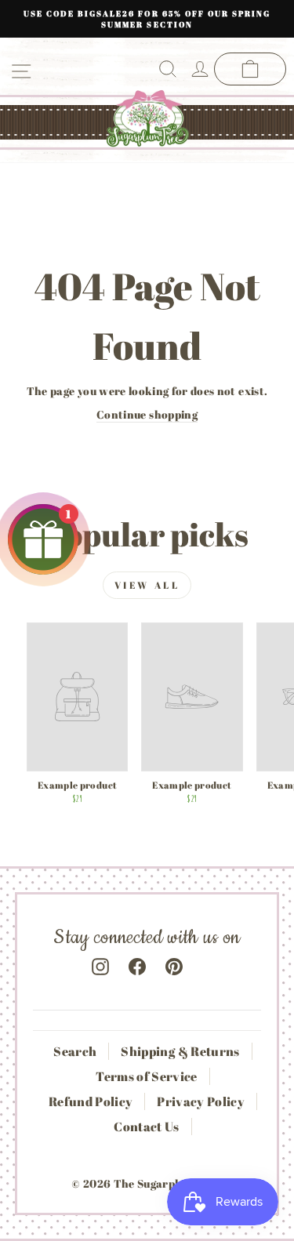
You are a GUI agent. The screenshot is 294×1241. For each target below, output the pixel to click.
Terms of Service (147, 1076)
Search (74, 1051)
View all (147, 585)
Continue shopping (147, 414)
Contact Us (146, 1126)
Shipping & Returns (180, 1051)
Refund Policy (91, 1101)
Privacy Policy (201, 1101)
